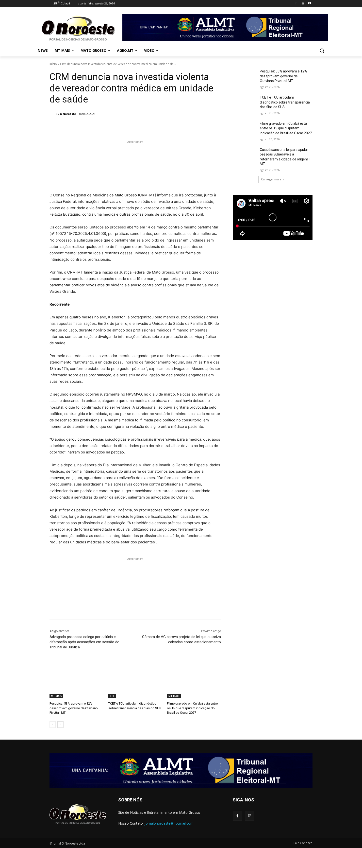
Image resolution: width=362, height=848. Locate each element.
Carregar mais (271, 179)
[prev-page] (52, 724)
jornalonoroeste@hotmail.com (169, 823)
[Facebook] (296, 3)
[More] (143, 126)
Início (53, 64)
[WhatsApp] (131, 126)
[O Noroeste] (52, 113)
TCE (112, 696)
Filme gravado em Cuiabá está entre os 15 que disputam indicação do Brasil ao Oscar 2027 (192, 708)
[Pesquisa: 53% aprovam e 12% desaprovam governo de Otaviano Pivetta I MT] (76, 679)
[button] (322, 50)
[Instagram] (303, 3)
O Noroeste (68, 114)
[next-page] (60, 724)
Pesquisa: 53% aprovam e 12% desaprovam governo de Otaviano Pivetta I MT (73, 708)
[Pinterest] (120, 126)
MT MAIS (56, 696)
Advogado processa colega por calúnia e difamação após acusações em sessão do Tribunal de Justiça (84, 642)
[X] (109, 126)
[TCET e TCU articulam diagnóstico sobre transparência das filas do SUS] (135, 679)
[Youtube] (310, 3)
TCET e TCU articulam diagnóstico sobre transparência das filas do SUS (285, 102)
